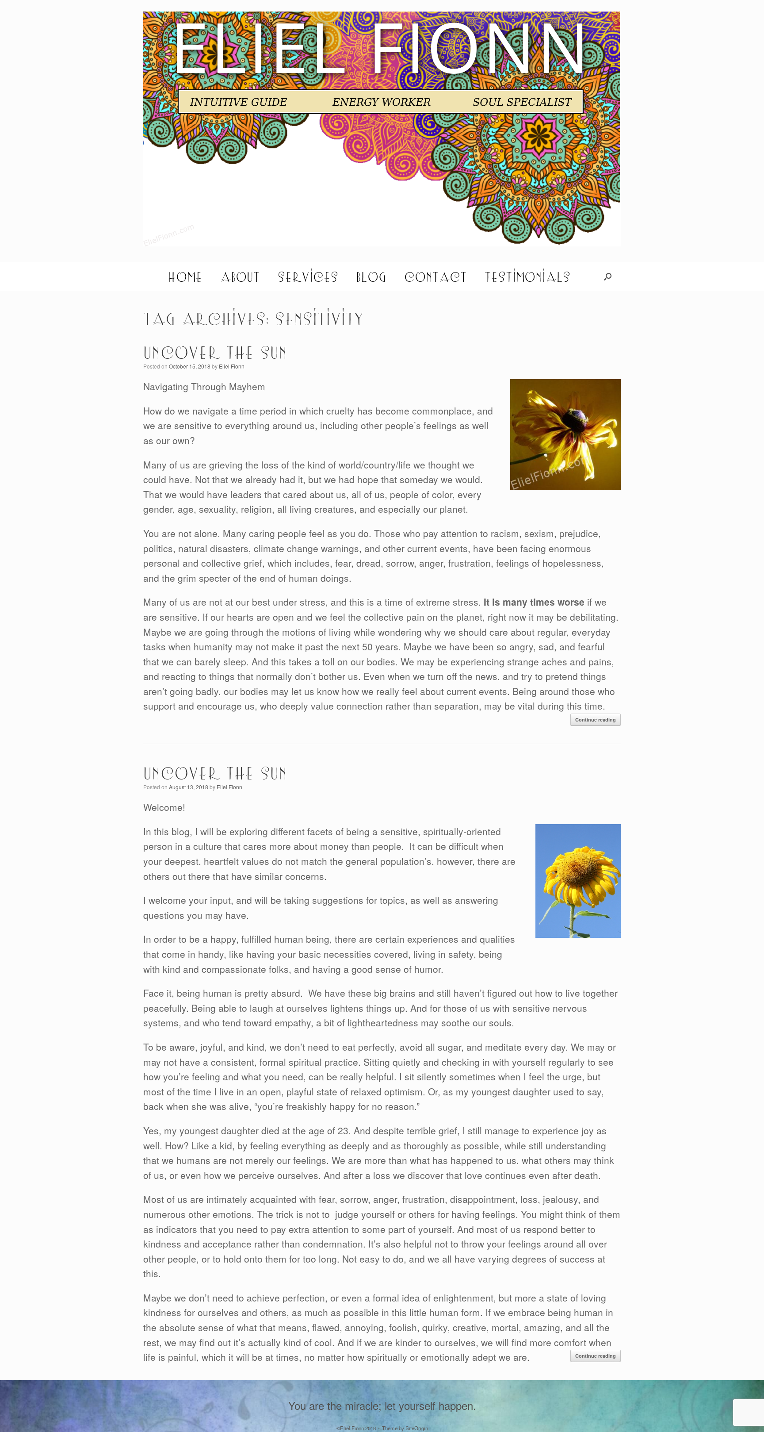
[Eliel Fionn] (382, 128)
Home (185, 276)
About (240, 276)
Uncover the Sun (215, 352)
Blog (371, 276)
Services (308, 276)
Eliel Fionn (231, 366)
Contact (435, 276)
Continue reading (595, 719)
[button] (608, 276)
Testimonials (527, 276)
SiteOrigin (416, 1428)
